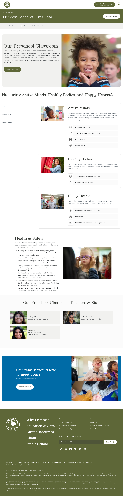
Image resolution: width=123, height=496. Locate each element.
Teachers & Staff (29, 26)
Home (5, 26)
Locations (93, 422)
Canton (18, 12)
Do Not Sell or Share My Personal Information (20, 465)
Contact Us (94, 429)
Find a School (37, 443)
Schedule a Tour (111, 16)
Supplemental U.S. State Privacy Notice (54, 462)
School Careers (42, 26)
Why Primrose (37, 419)
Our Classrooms (14, 26)
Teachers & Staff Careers (68, 426)
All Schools (6, 12)
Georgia (12, 12)
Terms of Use (10, 462)
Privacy (20, 462)
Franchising (63, 419)
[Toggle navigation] (119, 5)
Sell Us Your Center (65, 422)
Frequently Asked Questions (99, 426)
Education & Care (40, 425)
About (31, 437)
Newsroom (93, 419)
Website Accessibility (32, 462)
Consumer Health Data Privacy (79, 462)
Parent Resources (40, 431)
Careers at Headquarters (68, 429)
